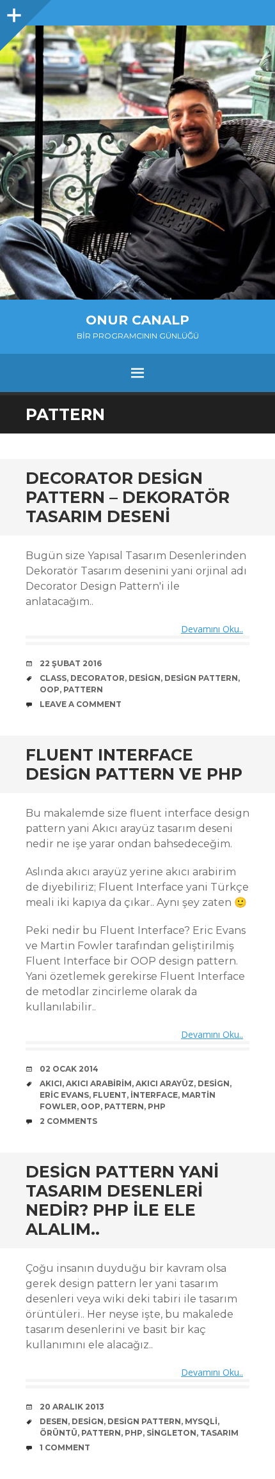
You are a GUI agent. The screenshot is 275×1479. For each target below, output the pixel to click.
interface (154, 1095)
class (53, 678)
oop (49, 689)
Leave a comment (81, 704)
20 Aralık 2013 (72, 1406)
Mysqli (201, 1421)
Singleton (171, 1433)
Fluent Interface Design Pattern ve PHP (134, 764)
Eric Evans (64, 1095)
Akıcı (51, 1083)
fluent (110, 1095)
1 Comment (65, 1447)
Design (145, 678)
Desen (54, 1421)
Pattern (83, 689)
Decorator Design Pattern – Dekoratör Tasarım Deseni (128, 497)
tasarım (219, 1433)
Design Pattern (201, 678)
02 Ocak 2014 (69, 1069)
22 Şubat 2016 (71, 663)
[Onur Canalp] (137, 163)
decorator (97, 678)
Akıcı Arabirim (99, 1083)
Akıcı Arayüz (165, 1083)
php (157, 1106)
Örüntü (58, 1433)
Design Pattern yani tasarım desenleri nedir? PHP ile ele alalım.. (122, 1200)
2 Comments (68, 1121)
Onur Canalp (137, 320)
